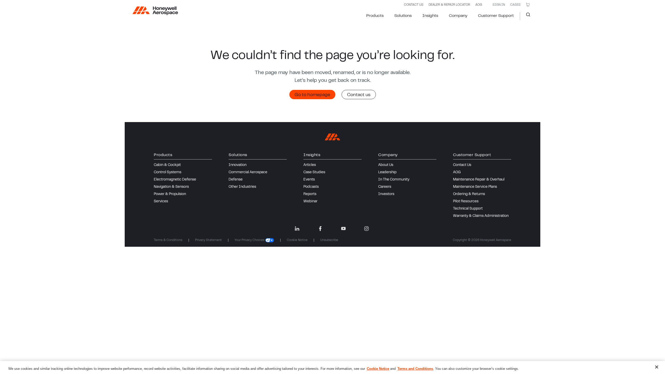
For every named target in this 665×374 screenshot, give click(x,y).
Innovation (238, 165)
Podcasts (311, 187)
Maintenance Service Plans (475, 187)
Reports (309, 194)
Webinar (310, 201)
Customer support (496, 16)
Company (458, 16)
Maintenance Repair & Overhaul (478, 179)
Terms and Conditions (415, 369)
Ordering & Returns (469, 194)
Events (309, 179)
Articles (309, 165)
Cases (515, 5)
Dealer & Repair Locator (449, 5)
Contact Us (462, 165)
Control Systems (167, 172)
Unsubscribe (329, 240)
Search (526, 16)
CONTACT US (413, 5)
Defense (236, 179)
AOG (478, 5)
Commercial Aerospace (248, 172)
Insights (430, 16)
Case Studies (314, 172)
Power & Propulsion (170, 194)
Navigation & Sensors (171, 187)
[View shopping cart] (528, 5)
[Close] (656, 367)
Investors (386, 194)
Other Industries (242, 187)
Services (161, 201)
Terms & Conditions (168, 240)
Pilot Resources (465, 201)
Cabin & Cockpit (167, 165)
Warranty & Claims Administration (481, 216)
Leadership (387, 172)
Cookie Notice (297, 240)
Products (375, 16)
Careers (384, 187)
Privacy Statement (208, 240)
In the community (393, 179)
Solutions (403, 16)
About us (385, 165)
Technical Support (468, 208)
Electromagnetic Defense (175, 179)
